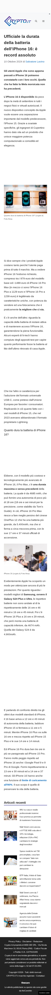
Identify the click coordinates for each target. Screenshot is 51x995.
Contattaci (40, 976)
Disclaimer (27, 941)
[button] (36, 21)
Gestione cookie (44, 993)
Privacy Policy (14, 941)
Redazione (37, 941)
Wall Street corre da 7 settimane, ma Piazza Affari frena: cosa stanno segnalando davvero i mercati (30, 900)
